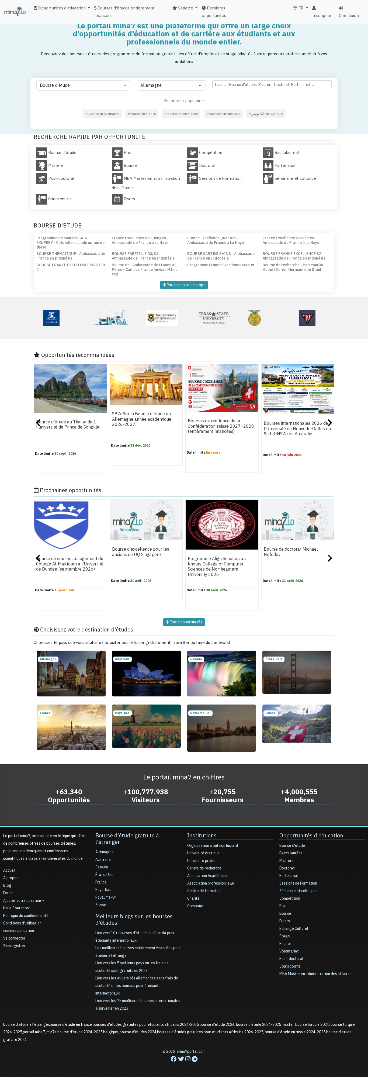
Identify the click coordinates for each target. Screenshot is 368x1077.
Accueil (9, 870)
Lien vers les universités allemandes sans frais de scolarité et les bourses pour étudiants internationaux (136, 985)
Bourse (285, 913)
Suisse (100, 905)
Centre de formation (204, 891)
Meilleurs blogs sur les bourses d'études (134, 919)
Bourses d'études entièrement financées (124, 12)
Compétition (289, 898)
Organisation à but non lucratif (212, 845)
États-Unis (104, 875)
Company (195, 906)
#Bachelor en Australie (223, 113)
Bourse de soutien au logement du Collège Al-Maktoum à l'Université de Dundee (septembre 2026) (69, 564)
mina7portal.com (191, 1051)
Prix (282, 906)
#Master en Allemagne (181, 113)
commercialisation (269, 13)
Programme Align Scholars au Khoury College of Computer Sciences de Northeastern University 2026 (217, 567)
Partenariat (289, 876)
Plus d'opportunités (185, 622)
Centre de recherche (204, 868)
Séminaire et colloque (297, 891)
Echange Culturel (293, 928)
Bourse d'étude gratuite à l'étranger (127, 838)
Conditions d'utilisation (22, 923)
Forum (8, 893)
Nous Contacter (16, 908)
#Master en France (142, 113)
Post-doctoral (291, 959)
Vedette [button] (185, 8)
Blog (7, 885)
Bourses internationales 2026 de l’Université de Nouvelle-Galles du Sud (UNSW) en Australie (297, 428)
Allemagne (104, 852)
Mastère (286, 861)
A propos (10, 878)
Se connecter (14, 938)
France (101, 882)
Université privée (201, 861)
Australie (103, 859)
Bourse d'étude (292, 845)
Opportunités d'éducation (311, 835)
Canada (101, 867)
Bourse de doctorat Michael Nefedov (291, 552)
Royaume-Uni (106, 897)
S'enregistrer (14, 946)
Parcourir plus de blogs (185, 285)
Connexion (349, 16)
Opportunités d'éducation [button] (61, 8)
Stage (284, 936)
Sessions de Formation (298, 883)
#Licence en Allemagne (102, 113)
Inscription (322, 16)
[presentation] (38, 423)
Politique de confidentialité (25, 916)
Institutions (202, 835)
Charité (193, 898)
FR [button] (300, 8)
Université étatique (203, 853)
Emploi (285, 944)
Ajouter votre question (22, 900)
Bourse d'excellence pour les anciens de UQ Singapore (140, 552)
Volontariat (289, 951)
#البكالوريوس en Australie (266, 113)
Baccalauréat (290, 853)
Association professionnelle (210, 883)
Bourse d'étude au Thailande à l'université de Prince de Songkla (67, 424)
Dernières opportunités (214, 12)
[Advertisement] (184, 1065)
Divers (284, 921)
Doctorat (287, 868)
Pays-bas (103, 890)
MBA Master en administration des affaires (315, 974)
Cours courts (290, 966)
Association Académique (207, 876)
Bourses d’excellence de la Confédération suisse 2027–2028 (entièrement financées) (221, 426)
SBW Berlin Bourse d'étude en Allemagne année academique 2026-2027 (141, 419)
